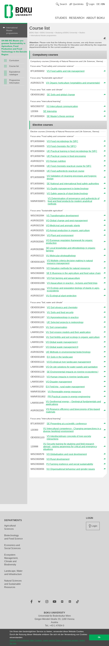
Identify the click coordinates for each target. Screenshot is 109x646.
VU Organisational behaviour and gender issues (70, 469)
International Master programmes (12, 30)
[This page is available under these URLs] (105, 38)
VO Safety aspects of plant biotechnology (67, 193)
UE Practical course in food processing (66, 156)
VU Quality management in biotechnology (68, 188)
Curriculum (14, 60)
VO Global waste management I (62, 342)
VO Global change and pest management (67, 220)
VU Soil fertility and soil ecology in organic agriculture (73, 337)
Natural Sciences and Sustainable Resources (13, 583)
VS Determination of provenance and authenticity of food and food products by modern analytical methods (73, 201)
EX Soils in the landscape (60, 357)
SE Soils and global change (61, 94)
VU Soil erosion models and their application (68, 332)
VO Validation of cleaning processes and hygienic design (72, 177)
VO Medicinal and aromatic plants (63, 225)
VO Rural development (57, 459)
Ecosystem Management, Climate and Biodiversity (11, 560)
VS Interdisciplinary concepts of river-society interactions (69, 437)
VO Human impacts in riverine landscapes (68, 377)
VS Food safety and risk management (65, 71)
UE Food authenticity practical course (65, 171)
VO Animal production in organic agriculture (68, 230)
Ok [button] (99, 637)
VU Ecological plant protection (61, 295)
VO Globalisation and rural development (66, 454)
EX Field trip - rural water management (65, 386)
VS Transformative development (62, 215)
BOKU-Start (33, 33)
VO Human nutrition (56, 161)
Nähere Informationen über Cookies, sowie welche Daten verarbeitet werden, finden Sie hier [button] (47, 641)
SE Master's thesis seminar (60, 116)
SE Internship (50, 111)
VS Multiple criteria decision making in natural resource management (70, 261)
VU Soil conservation (56, 327)
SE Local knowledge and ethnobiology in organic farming (70, 249)
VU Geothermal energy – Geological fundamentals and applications (73, 402)
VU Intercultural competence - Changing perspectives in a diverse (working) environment (72, 429)
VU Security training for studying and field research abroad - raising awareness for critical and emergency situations (70, 446)
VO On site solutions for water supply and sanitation (72, 367)
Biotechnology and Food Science (13, 537)
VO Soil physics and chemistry (62, 307)
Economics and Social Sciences (12, 547)
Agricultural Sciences (10, 527)
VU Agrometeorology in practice (63, 317)
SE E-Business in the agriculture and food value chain (73, 273)
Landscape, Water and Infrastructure (13, 572)
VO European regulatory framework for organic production (69, 241)
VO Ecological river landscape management (69, 362)
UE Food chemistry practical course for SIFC (69, 166)
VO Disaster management (59, 382)
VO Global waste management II (62, 347)
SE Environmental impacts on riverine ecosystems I (72, 372)
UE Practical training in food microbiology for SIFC (72, 151)
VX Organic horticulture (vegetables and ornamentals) (73, 83)
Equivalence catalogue (14, 73)
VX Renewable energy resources (64, 391)
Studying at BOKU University (66, 33)
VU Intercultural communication (62, 106)
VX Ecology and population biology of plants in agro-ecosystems (73, 289)
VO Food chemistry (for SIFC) (61, 146)
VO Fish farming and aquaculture (63, 278)
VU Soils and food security (60, 312)
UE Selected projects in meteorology (65, 322)
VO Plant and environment (60, 235)
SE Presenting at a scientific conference (67, 423)
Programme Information (14, 81)
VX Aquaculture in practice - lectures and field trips (72, 283)
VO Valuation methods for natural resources (68, 268)
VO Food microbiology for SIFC (62, 141)
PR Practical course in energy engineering (69, 396)
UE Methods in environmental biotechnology (68, 352)
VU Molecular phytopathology (61, 255)
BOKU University (46, 33)
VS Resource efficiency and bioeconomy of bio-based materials (73, 410)
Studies (82, 33)
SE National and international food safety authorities (73, 183)
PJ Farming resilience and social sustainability (69, 464)
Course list (14, 66)
